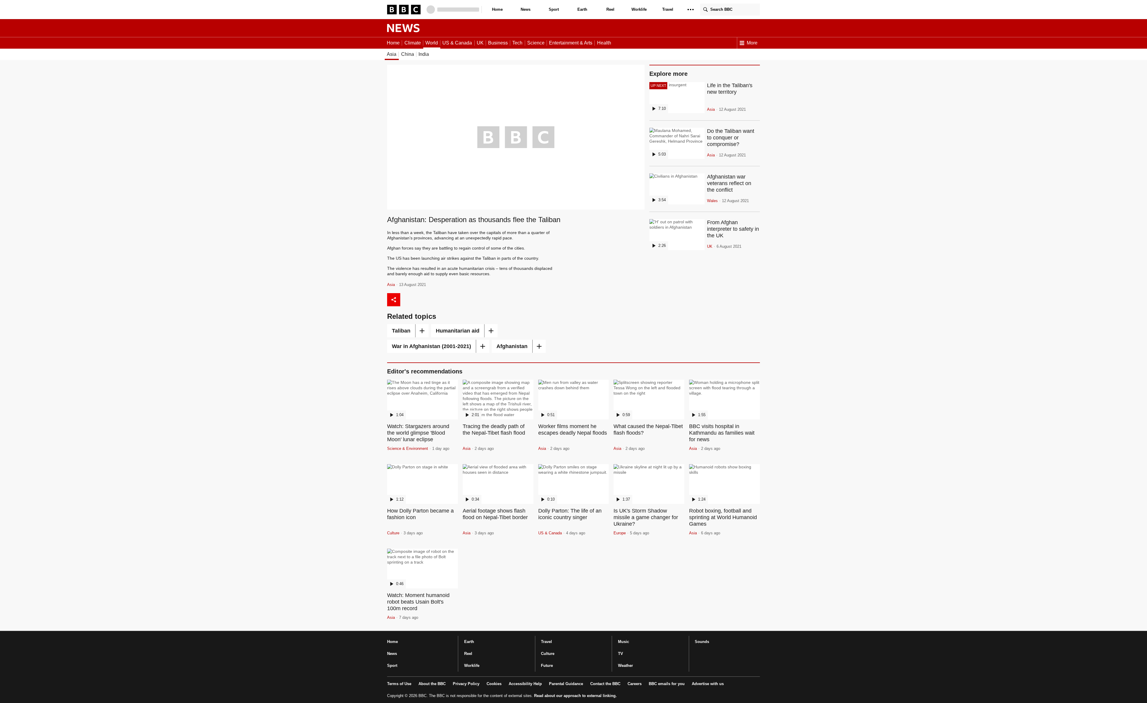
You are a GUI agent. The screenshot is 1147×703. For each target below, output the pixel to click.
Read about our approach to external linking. (575, 695)
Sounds (702, 641)
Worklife (639, 9)
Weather (625, 665)
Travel (667, 9)
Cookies (494, 684)
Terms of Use (399, 684)
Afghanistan (512, 346)
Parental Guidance (566, 684)
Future (547, 665)
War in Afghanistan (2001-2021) (431, 346)
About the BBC (432, 684)
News (525, 9)
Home (497, 9)
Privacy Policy (466, 684)
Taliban (401, 331)
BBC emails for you (667, 684)
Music (623, 641)
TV (620, 653)
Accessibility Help (525, 684)
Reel (610, 9)
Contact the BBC (605, 684)
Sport (554, 9)
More (752, 42)
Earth (582, 9)
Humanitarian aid (457, 331)
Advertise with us (708, 684)
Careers (635, 684)
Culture (547, 653)
